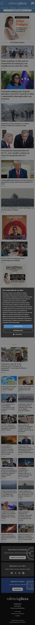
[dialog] (17, 312)
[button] (17, 334)
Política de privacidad (13, 322)
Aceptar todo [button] (18, 326)
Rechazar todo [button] (18, 330)
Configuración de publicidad (16, 318)
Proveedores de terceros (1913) (11, 306)
